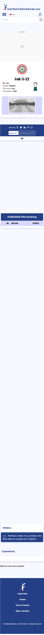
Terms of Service (22, 605)
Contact (22, 599)
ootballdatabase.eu (23, 9)
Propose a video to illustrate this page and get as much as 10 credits (22, 537)
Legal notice (22, 594)
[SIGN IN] (40, 14)
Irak (7, 83)
